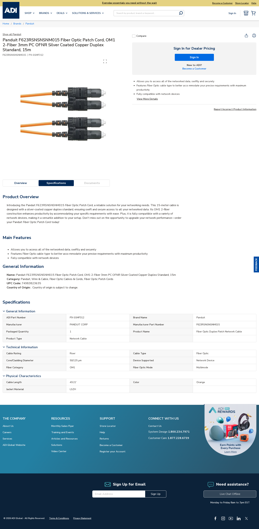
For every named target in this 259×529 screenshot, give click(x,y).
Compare (141, 36)
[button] (256, 264)
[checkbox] (133, 36)
